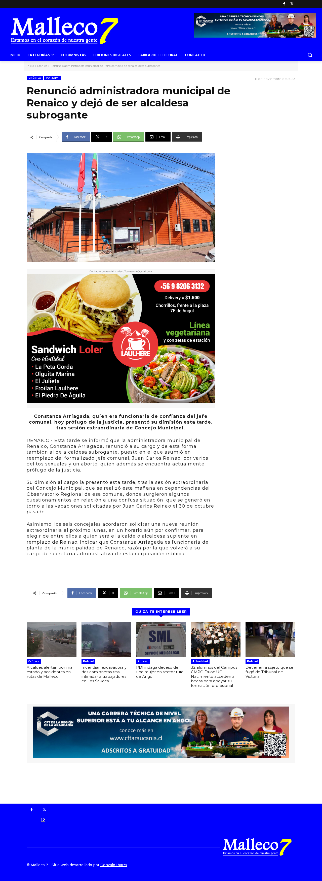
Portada (52, 77)
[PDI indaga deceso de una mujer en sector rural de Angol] (161, 639)
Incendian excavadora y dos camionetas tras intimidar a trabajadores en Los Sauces (104, 674)
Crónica (42, 66)
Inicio (30, 66)
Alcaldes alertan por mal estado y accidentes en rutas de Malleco (50, 672)
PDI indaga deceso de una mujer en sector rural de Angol (160, 672)
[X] (292, 4)
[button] (310, 55)
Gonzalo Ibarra (113, 865)
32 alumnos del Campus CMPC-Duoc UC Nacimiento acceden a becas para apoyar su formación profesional (214, 676)
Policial (88, 661)
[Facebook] (284, 4)
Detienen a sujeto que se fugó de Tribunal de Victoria (269, 672)
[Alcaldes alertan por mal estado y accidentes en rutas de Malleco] (51, 639)
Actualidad (200, 661)
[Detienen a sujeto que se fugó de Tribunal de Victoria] (270, 639)
